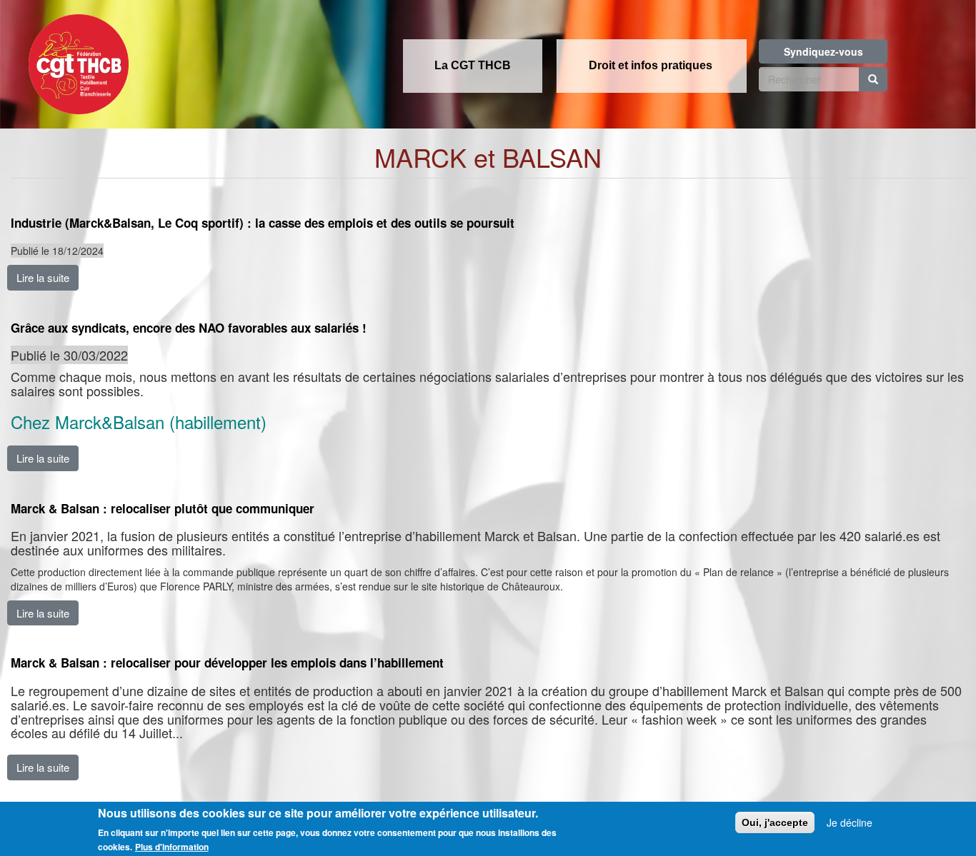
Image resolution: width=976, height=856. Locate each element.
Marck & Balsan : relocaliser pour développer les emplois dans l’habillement (227, 663)
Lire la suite (42, 277)
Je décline (849, 822)
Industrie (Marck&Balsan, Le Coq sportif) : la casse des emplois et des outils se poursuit (262, 223)
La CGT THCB (472, 65)
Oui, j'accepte (775, 822)
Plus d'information (172, 846)
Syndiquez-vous (823, 51)
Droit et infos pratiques (650, 65)
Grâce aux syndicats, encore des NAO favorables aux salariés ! (189, 328)
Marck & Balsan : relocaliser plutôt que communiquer (162, 508)
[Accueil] (75, 60)
